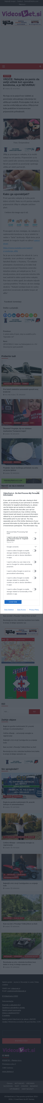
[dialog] (21, 551)
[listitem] (21, 532)
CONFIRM (13, 602)
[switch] (34, 539)
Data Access (21, 610)
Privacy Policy (34, 610)
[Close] (39, 493)
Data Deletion (9, 610)
